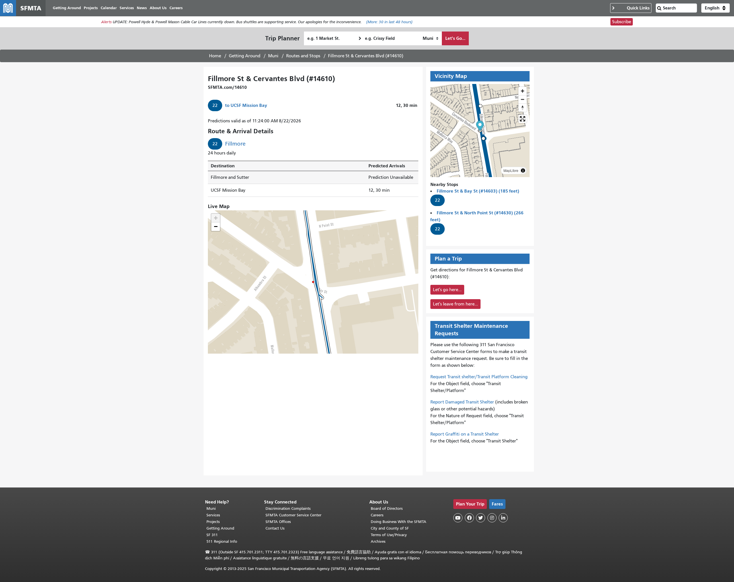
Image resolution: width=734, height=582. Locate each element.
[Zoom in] (522, 91)
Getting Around (244, 55)
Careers (377, 515)
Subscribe (621, 21)
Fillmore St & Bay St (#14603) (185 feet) (478, 191)
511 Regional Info (221, 541)
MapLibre (510, 170)
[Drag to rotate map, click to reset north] (522, 107)
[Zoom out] (522, 99)
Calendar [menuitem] (109, 7)
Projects (213, 521)
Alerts (106, 21)
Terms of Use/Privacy (389, 534)
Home (215, 55)
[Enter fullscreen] (522, 119)
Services (213, 515)
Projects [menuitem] (91, 7)
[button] (715, 8)
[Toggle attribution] (523, 170)
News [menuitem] (142, 7)
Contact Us (275, 528)
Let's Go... (455, 38)
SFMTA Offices (278, 521)
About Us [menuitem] (158, 7)
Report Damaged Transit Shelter (462, 402)
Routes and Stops (303, 55)
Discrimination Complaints (288, 508)
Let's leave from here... (455, 304)
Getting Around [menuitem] (67, 7)
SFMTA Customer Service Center (293, 515)
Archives (378, 541)
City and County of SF (390, 528)
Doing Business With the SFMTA (398, 521)
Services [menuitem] (127, 7)
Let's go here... (447, 289)
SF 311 (212, 534)
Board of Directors (387, 508)
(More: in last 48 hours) (389, 21)
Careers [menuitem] (176, 7)
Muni (273, 55)
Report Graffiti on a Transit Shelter (464, 434)
